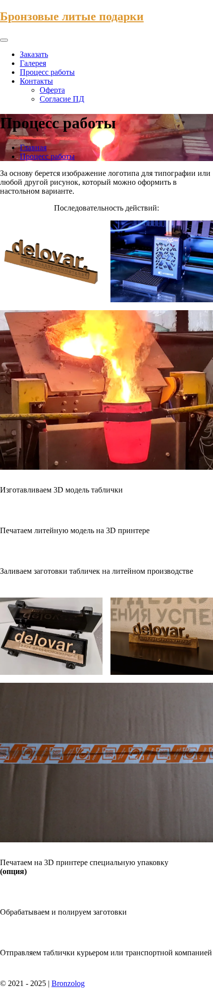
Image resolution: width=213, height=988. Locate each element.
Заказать (34, 54)
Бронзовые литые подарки (72, 16)
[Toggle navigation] (4, 40)
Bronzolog (68, 983)
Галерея (33, 63)
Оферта (52, 90)
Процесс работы (47, 72)
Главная (33, 147)
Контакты (36, 81)
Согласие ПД (62, 99)
